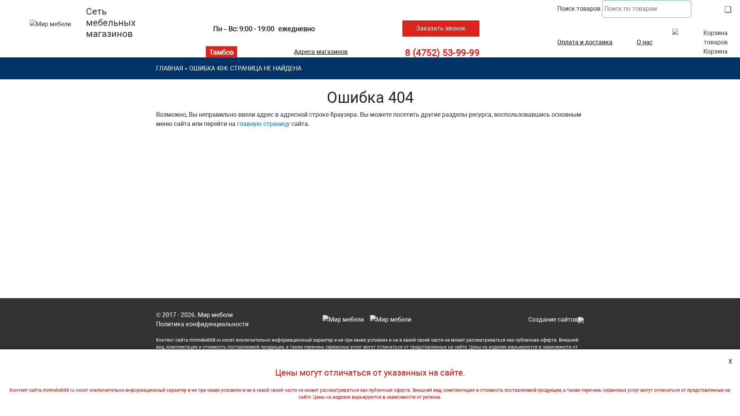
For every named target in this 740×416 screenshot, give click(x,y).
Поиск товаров (578, 8)
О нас (645, 42)
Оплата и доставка (584, 42)
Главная (169, 68)
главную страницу (263, 123)
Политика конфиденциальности (202, 324)
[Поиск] (728, 9)
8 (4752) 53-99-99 (442, 52)
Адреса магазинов (321, 52)
